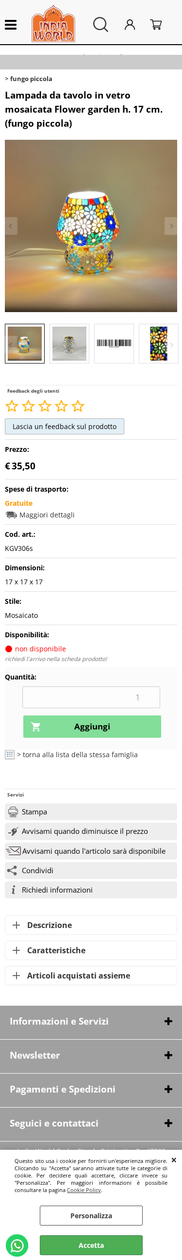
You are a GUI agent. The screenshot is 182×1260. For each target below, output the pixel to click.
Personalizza (91, 1215)
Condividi (37, 870)
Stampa (34, 812)
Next (171, 345)
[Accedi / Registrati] (135, 25)
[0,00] (161, 25)
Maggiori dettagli (47, 514)
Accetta (91, 1245)
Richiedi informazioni (57, 890)
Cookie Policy (84, 1190)
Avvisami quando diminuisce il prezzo (85, 831)
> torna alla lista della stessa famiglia (77, 754)
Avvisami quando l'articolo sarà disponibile (93, 851)
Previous (11, 345)
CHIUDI (174, 1159)
